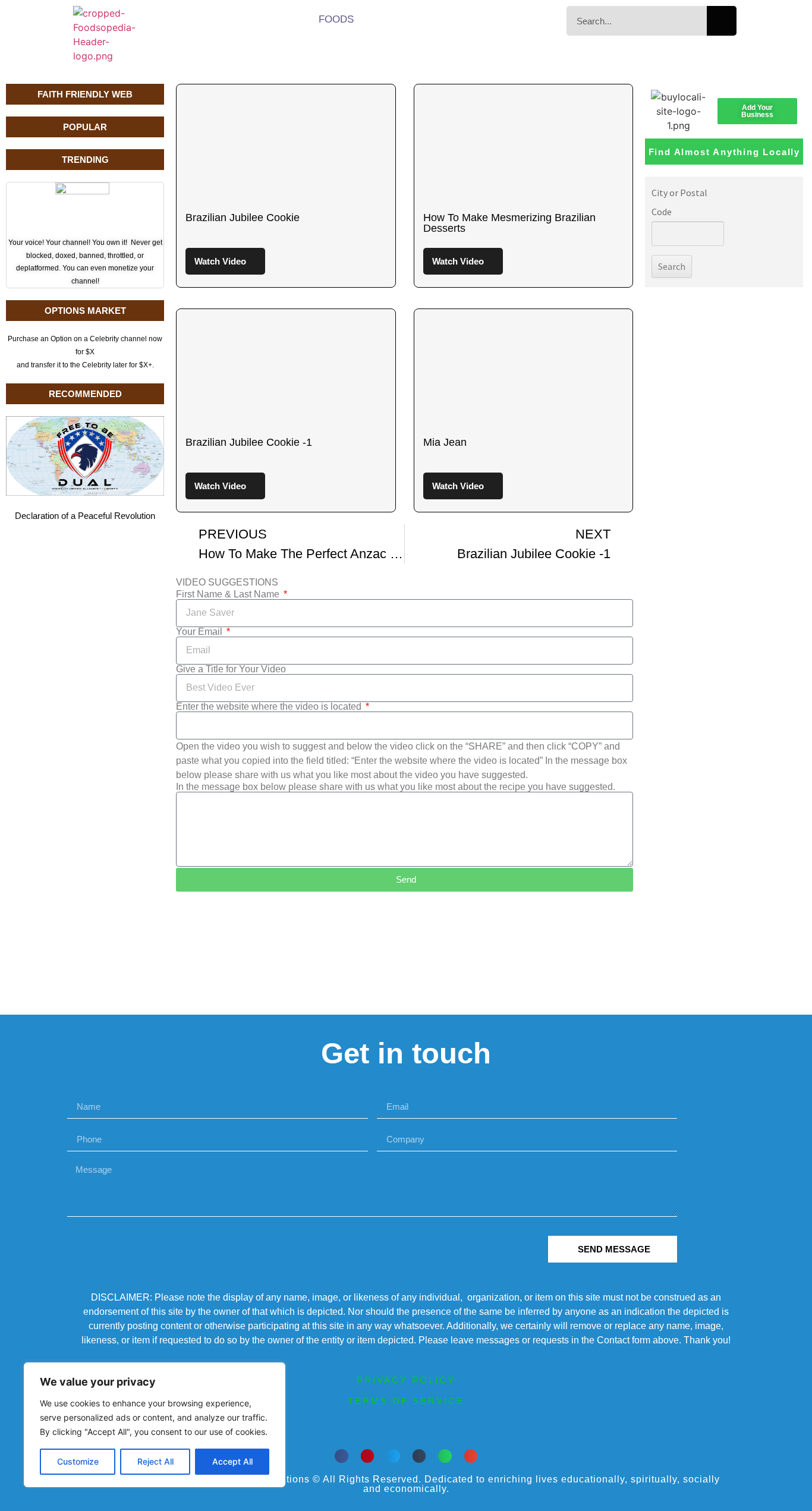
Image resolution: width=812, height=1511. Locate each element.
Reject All (155, 1461)
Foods (336, 19)
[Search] (722, 21)
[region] (154, 1424)
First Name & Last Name (229, 594)
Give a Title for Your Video (231, 669)
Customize (78, 1461)
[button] (341, 1456)
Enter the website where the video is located (270, 707)
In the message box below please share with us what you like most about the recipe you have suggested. (395, 787)
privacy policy (406, 1380)
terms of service (406, 1401)
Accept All (232, 1461)
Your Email (200, 632)
